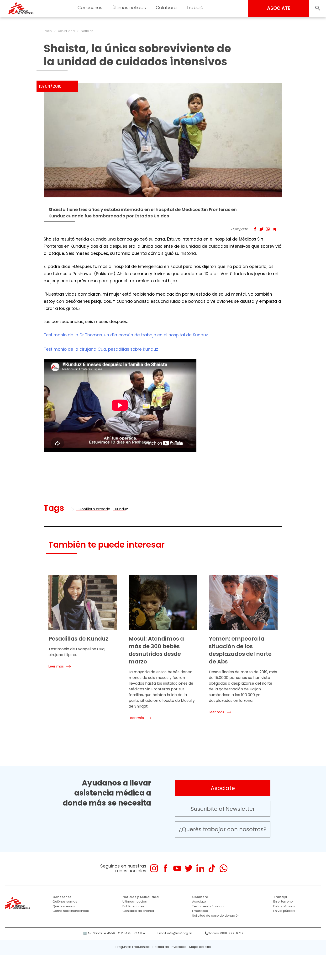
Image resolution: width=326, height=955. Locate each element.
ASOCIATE (278, 8)
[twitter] (189, 868)
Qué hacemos (64, 906)
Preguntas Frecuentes (133, 947)
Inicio (48, 31)
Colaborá (200, 897)
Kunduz (121, 508)
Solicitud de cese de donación (216, 915)
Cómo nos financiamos (71, 911)
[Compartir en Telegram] (274, 229)
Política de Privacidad (169, 947)
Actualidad (66, 31)
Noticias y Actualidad (140, 897)
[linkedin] (200, 868)
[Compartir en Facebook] (255, 229)
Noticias (87, 31)
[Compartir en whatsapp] (268, 229)
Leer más (56, 666)
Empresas (200, 911)
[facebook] (165, 868)
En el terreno (283, 901)
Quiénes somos (65, 901)
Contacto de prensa (138, 911)
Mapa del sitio (200, 947)
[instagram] (154, 868)
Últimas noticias (134, 901)
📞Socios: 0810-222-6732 (224, 933)
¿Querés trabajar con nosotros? (222, 829)
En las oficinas (284, 906)
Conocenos (62, 897)
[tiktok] (212, 868)
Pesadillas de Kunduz (78, 638)
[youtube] (177, 868)
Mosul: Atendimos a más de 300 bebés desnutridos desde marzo (156, 650)
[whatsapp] (223, 868)
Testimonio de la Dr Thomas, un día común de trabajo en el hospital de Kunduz (126, 335)
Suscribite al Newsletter (223, 809)
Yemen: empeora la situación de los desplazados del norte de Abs (240, 650)
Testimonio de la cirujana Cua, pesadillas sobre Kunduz (101, 349)
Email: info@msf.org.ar (175, 933)
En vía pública (284, 911)
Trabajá (280, 897)
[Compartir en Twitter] (261, 229)
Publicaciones (133, 906)
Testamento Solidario (209, 906)
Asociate (223, 788)
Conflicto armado (94, 508)
